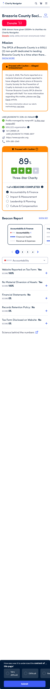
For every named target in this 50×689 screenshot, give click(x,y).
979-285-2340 (12, 141)
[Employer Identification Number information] (37, 117)
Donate (5, 35)
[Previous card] (12, 252)
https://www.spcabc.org (17, 137)
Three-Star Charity (25, 178)
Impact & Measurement (23, 196)
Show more (8, 58)
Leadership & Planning (23, 201)
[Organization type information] (28, 127)
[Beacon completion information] (42, 187)
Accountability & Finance (24, 192)
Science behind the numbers (18, 332)
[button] (25, 270)
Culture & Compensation (24, 205)
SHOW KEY (43, 218)
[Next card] (38, 252)
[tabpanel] (25, 298)
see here (20, 106)
